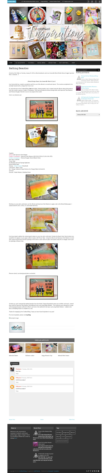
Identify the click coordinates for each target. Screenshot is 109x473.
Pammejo (18, 369)
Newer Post (12, 419)
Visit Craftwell (64, 63)
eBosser (73, 432)
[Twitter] (92, 471)
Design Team (52, 63)
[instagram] (98, 471)
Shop (73, 63)
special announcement (62, 441)
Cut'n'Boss (59, 432)
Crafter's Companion (14, 156)
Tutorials (31, 63)
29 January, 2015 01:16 (26, 386)
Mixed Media (58, 73)
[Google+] (89, 471)
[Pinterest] (94, 471)
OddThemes (37, 471)
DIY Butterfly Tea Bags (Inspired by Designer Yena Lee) (90, 97)
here (15, 438)
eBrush (37, 73)
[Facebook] (91, 471)
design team (66, 432)
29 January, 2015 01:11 (26, 377)
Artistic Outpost (18, 166)
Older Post (71, 419)
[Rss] (87, 471)
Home (10, 63)
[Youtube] (96, 471)
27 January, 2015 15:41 (26, 369)
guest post (68, 436)
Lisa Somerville (51, 73)
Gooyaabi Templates (53, 471)
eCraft (63, 436)
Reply (17, 373)
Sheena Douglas (66, 73)
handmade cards (43, 73)
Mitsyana (18, 378)
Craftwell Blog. (23, 471)
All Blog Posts (20, 63)
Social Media (41, 63)
